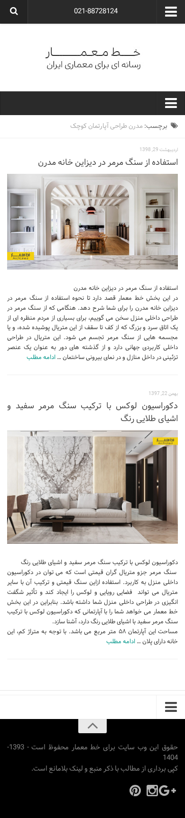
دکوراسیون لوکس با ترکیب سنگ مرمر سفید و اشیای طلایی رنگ (92, 412)
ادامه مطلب (41, 357)
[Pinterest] (135, 790)
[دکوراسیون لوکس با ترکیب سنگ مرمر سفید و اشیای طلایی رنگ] (92, 487)
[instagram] (152, 790)
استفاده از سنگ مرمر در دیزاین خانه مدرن (108, 162)
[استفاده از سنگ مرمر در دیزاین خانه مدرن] (92, 222)
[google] (169, 790)
